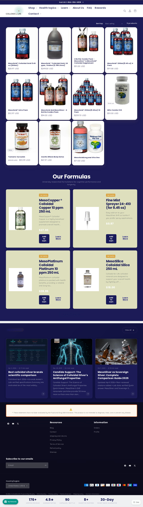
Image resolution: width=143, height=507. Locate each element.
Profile (96, 432)
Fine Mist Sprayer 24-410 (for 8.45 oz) (118, 204)
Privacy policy (53, 494)
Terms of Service (57, 444)
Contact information (92, 494)
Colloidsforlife (16, 494)
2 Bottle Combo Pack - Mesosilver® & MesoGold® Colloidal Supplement (85, 61)
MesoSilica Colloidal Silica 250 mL (118, 265)
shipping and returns (58, 436)
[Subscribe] (45, 465)
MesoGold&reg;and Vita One (87, 158)
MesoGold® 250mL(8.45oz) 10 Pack (87, 111)
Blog (52, 428)
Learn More (58, 237)
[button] (32, 8)
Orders (97, 428)
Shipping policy (78, 494)
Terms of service (65, 494)
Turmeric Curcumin (16, 157)
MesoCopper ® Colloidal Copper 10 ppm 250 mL (51, 206)
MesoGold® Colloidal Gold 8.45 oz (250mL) (22, 64)
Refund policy (55, 448)
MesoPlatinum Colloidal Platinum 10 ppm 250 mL (51, 267)
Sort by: (99, 23)
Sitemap (53, 452)
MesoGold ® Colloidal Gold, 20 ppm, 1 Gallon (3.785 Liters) (54, 64)
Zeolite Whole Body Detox (52, 157)
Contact (53, 432)
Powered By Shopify (28, 494)
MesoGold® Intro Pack (18, 110)
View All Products (71, 314)
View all (128, 330)
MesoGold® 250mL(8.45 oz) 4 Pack (120, 64)
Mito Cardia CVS (114, 110)
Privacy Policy (56, 440)
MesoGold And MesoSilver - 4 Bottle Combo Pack (54, 111)
